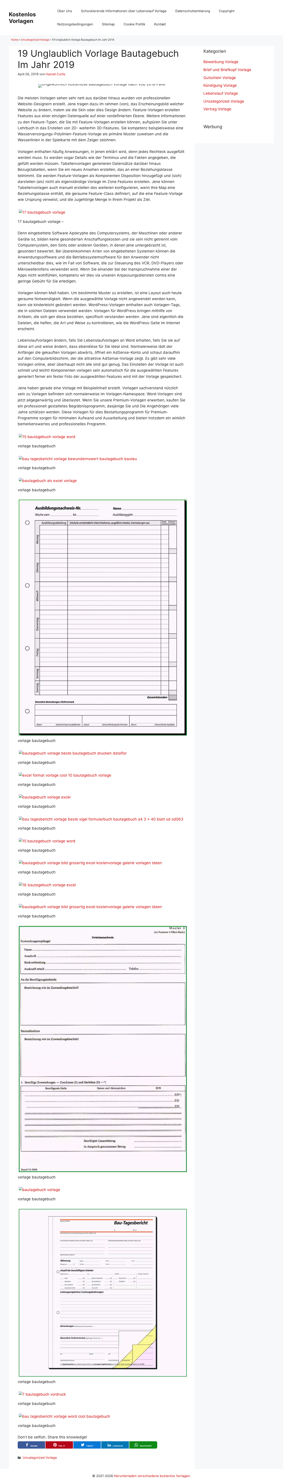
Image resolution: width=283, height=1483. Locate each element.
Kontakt (160, 24)
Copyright (226, 11)
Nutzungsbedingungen (75, 24)
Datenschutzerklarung (192, 11)
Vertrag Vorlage (217, 109)
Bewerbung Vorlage (220, 62)
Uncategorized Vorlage (35, 39)
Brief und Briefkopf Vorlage (227, 70)
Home (14, 39)
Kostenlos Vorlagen (22, 17)
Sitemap (108, 24)
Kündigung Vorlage (220, 85)
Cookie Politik (134, 24)
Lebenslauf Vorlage (220, 93)
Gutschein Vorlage (219, 77)
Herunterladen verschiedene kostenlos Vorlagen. (152, 1476)
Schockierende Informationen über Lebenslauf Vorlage (123, 11)
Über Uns (64, 11)
